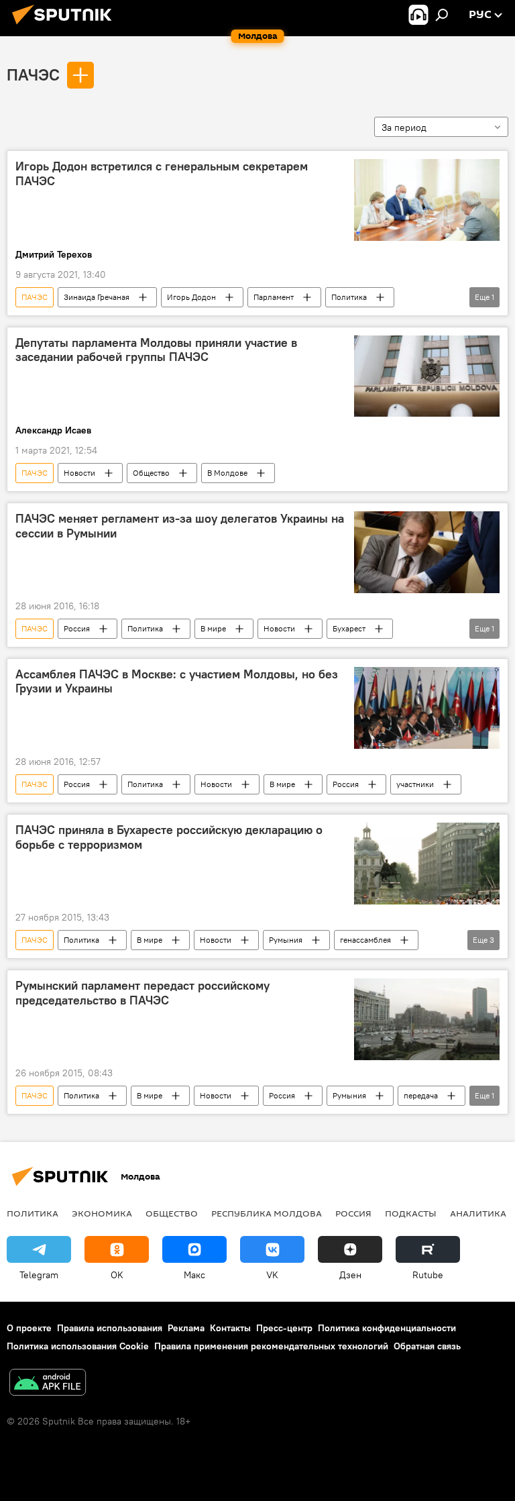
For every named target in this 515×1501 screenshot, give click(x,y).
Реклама (186, 1328)
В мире (213, 628)
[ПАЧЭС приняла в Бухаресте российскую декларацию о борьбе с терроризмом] (427, 863)
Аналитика (478, 1213)
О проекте (29, 1328)
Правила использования (109, 1328)
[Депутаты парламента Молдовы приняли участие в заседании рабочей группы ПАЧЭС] (427, 376)
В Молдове (227, 473)
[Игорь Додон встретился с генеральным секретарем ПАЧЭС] (427, 200)
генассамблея (365, 940)
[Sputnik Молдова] (66, 26)
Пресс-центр (284, 1328)
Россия (77, 628)
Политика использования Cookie (78, 1346)
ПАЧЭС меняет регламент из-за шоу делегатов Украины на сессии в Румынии (179, 526)
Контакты (230, 1328)
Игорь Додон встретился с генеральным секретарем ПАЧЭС (161, 174)
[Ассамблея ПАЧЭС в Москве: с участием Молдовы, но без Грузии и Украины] (427, 708)
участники (415, 784)
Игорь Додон (191, 297)
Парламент (273, 297)
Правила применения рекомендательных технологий (271, 1346)
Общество (151, 473)
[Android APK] (47, 1384)
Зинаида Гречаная (96, 297)
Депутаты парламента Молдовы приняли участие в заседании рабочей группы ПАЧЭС (156, 350)
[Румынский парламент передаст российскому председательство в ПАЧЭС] (427, 1019)
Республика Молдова (266, 1213)
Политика (349, 297)
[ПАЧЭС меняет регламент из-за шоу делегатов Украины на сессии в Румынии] (427, 552)
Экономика (102, 1213)
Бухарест (349, 628)
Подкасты (411, 1213)
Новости (79, 473)
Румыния (285, 940)
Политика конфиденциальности (387, 1328)
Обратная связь (427, 1346)
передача (421, 1095)
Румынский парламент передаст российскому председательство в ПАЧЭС (142, 993)
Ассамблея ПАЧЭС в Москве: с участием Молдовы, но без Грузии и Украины (176, 681)
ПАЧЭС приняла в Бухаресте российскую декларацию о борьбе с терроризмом (169, 837)
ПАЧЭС (33, 74)
